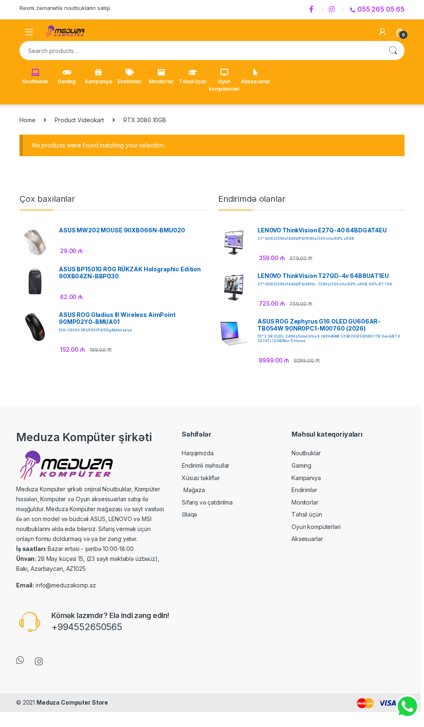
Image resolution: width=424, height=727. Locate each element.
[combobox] (200, 50)
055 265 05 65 (381, 9)
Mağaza (193, 489)
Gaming (67, 81)
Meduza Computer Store (72, 702)
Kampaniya (98, 81)
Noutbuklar (35, 81)
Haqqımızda (198, 452)
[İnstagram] (333, 9)
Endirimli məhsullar (205, 465)
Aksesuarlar (255, 81)
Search (393, 50)
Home (27, 119)
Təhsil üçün (192, 81)
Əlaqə (189, 514)
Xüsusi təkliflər (201, 477)
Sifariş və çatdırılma (207, 502)
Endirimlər (130, 81)
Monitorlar (161, 81)
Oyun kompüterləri (224, 85)
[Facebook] (312, 9)
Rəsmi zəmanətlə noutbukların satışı (64, 8)
